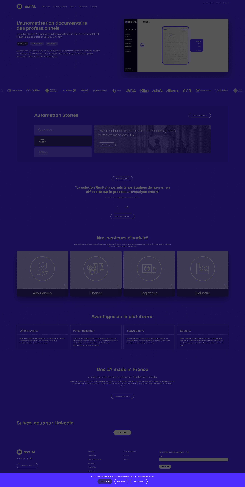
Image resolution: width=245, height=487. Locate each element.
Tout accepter (105, 481)
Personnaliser (139, 481)
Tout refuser (121, 481)
